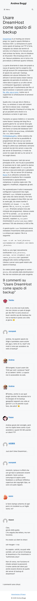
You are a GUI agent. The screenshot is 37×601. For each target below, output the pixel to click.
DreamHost (7, 39)
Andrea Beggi (18, 3)
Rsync (5, 175)
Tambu (11, 300)
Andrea (11, 360)
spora (11, 496)
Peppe (11, 417)
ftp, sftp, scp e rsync (10, 92)
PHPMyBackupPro (10, 136)
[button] (32, 9)
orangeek (12, 331)
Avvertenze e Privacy (18, 594)
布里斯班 (12, 443)
